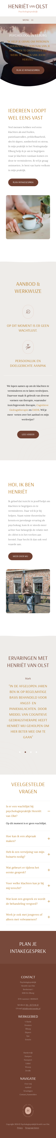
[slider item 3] (36, 752)
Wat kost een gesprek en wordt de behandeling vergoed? (25, 901)
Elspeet (28, 1032)
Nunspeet (28, 1060)
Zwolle (28, 1070)
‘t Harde (28, 1021)
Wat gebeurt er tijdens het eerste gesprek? (22, 870)
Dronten (28, 1025)
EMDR (35, 409)
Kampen (28, 1056)
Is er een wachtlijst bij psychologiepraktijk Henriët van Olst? (23, 811)
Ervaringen (28, 1091)
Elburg (28, 1029)
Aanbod (28, 1087)
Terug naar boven (32, 1128)
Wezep (28, 1067)
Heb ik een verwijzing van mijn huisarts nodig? (25, 854)
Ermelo (28, 1039)
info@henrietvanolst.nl (31, 1008)
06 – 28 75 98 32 (32, 1005)
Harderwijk (28, 1053)
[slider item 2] (31, 752)
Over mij (28, 1084)
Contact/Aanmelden (28, 1094)
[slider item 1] (25, 752)
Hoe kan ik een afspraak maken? (21, 838)
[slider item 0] (19, 752)
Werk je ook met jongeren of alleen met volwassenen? (24, 917)
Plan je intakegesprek (28, 947)
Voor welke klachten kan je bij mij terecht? (25, 885)
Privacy (20, 1128)
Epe (28, 1036)
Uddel (28, 1063)
